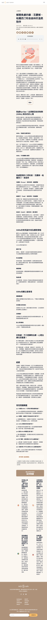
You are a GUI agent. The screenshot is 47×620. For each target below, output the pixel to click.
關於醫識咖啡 (19, 599)
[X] (22, 32)
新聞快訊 (18, 600)
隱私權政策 (27, 600)
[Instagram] (30, 32)
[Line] (27, 32)
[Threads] (25, 32)
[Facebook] (20, 32)
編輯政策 (26, 602)
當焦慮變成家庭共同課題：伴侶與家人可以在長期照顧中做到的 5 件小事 (25, 540)
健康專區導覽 (19, 602)
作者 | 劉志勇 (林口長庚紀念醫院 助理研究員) (26, 27)
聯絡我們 (18, 604)
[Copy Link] (32, 32)
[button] (31, 102)
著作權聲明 (27, 604)
